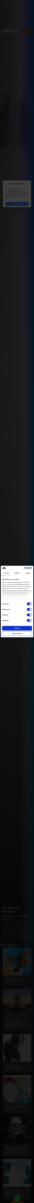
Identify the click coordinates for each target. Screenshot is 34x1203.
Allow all (17, 628)
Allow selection (17, 633)
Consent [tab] (6, 573)
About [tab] (28, 573)
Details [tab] (17, 573)
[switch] (29, 609)
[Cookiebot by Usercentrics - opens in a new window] (24, 568)
